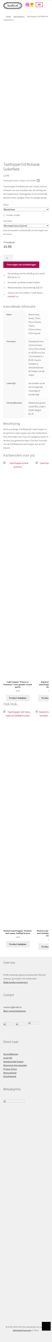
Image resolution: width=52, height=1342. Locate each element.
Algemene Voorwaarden (15, 1065)
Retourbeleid (9, 1072)
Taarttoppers (19, 16)
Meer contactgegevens (14, 1010)
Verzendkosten (10, 1054)
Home (8, 16)
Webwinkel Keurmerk (22, 1330)
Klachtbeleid (9, 1076)
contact (11, 296)
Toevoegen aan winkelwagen (21, 264)
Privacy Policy (10, 1069)
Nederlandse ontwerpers (15, 982)
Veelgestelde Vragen (13, 1061)
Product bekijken (17, 697)
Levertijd (7, 1057)
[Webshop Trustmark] (30, 4)
